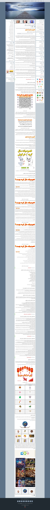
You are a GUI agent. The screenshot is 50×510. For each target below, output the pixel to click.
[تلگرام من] (30, 501)
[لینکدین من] (18, 501)
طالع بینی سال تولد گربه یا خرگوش (29, 25)
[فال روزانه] (20, 462)
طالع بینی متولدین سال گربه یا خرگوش (25, 5)
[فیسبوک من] (28, 501)
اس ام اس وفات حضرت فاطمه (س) (40, 30)
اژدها (30, 408)
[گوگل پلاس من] (21, 501)
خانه (43, 0)
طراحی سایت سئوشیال (11, 60)
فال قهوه (42, 43)
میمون (30, 403)
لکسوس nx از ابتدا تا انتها (11, 48)
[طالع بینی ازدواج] (25, 424)
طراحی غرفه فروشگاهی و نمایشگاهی (11, 56)
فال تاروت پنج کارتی (11, 30)
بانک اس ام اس (32, 0)
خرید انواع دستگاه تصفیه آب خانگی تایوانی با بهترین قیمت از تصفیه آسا (10, 45)
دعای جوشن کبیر (41, 59)
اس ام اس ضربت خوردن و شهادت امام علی (40, 24)
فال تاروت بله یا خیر (11, 39)
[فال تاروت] (30, 462)
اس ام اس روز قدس (41, 22)
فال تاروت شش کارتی (11, 32)
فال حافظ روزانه (11, 66)
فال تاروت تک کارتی (11, 26)
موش (30, 398)
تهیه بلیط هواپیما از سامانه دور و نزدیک (10, 54)
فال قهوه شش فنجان (41, 46)
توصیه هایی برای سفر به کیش (10, 52)
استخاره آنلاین (28, 0)
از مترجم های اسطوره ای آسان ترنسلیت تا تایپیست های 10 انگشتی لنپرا (10, 58)
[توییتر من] (23, 501)
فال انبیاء (42, 39)
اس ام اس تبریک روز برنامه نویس (40, 25)
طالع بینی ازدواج (41, 54)
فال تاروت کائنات (11, 25)
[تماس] (25, 501)
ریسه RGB (42, 73)
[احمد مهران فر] (32, 21)
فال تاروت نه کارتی (11, 33)
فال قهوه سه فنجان (41, 44)
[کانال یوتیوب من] (19, 501)
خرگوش (30, 389)
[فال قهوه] (30, 472)
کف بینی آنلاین (41, 50)
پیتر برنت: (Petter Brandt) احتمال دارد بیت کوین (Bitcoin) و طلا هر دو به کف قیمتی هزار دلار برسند (10, 50)
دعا (42, 60)
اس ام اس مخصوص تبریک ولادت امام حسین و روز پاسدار (40, 29)
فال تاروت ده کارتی (11, 34)
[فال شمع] (20, 472)
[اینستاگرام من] (26, 501)
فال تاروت (38, 0)
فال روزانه (35, 0)
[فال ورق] (20, 482)
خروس (20, 403)
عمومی (31, 495)
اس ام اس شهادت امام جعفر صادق (40, 27)
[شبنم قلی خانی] (18, 21)
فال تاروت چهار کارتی (11, 29)
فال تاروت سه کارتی (11, 28)
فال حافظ (41, 0)
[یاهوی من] (32, 501)
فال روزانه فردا (11, 80)
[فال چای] (30, 482)
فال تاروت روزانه (11, 22)
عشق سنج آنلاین (41, 69)
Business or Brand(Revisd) (11, 46)
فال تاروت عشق (11, 36)
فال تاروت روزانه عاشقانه (10, 37)
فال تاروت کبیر (11, 23)
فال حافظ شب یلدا (11, 67)
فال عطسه (12, 76)
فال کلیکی (42, 64)
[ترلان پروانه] (25, 21)
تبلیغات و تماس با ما (24, 0)
